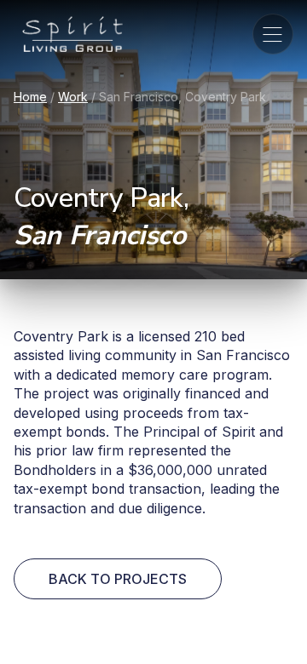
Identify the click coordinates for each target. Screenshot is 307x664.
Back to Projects (118, 578)
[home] (68, 34)
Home (30, 96)
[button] (272, 34)
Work (73, 96)
